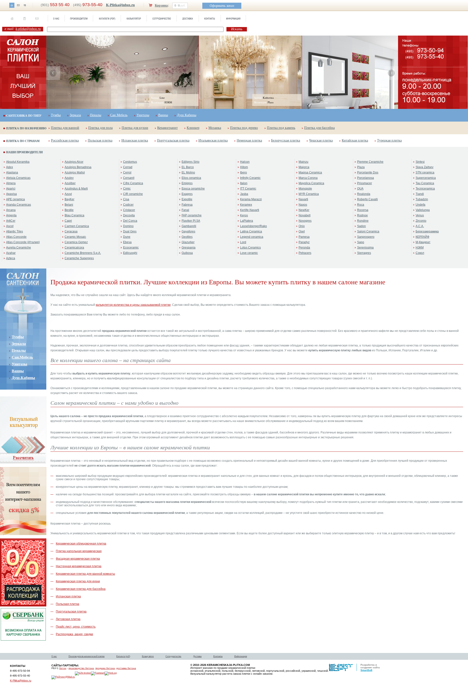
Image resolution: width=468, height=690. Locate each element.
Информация (240, 656)
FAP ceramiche (192, 215)
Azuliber (70, 183)
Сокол (420, 253)
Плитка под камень (281, 128)
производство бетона (81, 668)
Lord (243, 242)
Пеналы (95, 115)
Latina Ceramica (251, 231)
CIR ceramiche (133, 194)
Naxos (303, 204)
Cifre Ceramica (133, 183)
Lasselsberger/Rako (253, 226)
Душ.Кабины (186, 115)
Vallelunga (423, 210)
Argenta (11, 215)
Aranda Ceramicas (18, 204)
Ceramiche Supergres (79, 258)
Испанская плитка (134, 140)
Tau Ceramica (425, 183)
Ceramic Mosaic (75, 237)
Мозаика (214, 128)
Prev (53, 73)
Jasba (244, 194)
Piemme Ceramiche (370, 161)
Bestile (69, 210)
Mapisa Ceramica (310, 172)
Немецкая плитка (249, 140)
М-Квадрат (423, 242)
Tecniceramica (425, 188)
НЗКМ (420, 247)
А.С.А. (420, 226)
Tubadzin (422, 199)
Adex (9, 167)
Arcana (11, 210)
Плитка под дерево (244, 128)
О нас (54, 656)
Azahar (11, 253)
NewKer (304, 210)
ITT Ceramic (248, 188)
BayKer (69, 199)
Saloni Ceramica (368, 231)
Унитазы (142, 115)
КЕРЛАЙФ (422, 237)
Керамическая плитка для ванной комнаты (85, 573)
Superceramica (426, 178)
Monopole (305, 188)
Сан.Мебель (118, 115)
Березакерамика (427, 231)
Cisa (126, 199)
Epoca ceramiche (193, 188)
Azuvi (68, 194)
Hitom (244, 167)
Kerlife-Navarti (249, 210)
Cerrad (127, 167)
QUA (360, 188)
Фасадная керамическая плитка (78, 558)
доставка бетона (126, 668)
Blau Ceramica (74, 215)
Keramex (246, 204)
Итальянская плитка (213, 140)
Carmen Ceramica (77, 226)
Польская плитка (100, 140)
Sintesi (420, 161)
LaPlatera (246, 220)
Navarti (303, 199)
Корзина (161, 5)
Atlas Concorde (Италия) (23, 242)
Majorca (304, 167)
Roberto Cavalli (367, 199)
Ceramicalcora (74, 247)
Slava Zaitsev (424, 167)
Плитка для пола (100, 128)
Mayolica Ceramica (311, 183)
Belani (69, 204)
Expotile (187, 199)
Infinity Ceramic (250, 178)
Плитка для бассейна (319, 128)
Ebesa (127, 242)
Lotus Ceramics (250, 247)
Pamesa (304, 237)
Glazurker (188, 242)
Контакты (218, 656)
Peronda (304, 247)
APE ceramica (15, 199)
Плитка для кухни (135, 128)
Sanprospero (365, 237)
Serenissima (365, 247)
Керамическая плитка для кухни (78, 581)
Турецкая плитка (389, 140)
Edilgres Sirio (190, 161)
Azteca (10, 258)
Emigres (187, 183)
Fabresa (187, 204)
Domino (128, 226)
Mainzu (303, 161)
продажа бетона (105, 668)
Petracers (305, 253)
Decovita (129, 215)
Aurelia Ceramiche (18, 247)
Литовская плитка (68, 619)
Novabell (305, 215)
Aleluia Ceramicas (18, 178)
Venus (420, 215)
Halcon (245, 161)
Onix (302, 226)
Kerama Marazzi (251, 199)
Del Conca (130, 220)
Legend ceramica (251, 237)
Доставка (197, 656)
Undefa (420, 204)
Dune (126, 237)
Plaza (361, 167)
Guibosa (187, 253)
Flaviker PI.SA (191, 220)
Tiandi (420, 194)
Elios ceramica (191, 178)
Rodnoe (362, 215)
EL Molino (188, 172)
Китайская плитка (355, 140)
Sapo (360, 242)
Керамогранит (167, 128)
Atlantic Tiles (14, 231)
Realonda (363, 194)
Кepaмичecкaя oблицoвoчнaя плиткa (81, 543)
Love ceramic (249, 253)
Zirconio (421, 220)
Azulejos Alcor (74, 161)
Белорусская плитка (285, 140)
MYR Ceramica (309, 194)
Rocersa (362, 210)
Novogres (305, 220)
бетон (62, 668)
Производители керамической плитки (86, 656)
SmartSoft (366, 670)
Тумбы (56, 115)
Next (391, 73)
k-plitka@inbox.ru (28, 29)
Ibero (243, 172)
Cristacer (129, 210)
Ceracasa (71, 231)
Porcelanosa (365, 178)
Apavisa (11, 194)
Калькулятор (148, 656)
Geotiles (187, 237)
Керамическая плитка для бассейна (81, 589)
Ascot (9, 226)
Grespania (188, 247)
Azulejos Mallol (75, 172)
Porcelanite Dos (367, 172)
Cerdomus (130, 161)
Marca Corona (308, 178)
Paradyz (304, 242)
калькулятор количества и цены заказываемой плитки (133, 305)
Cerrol (127, 172)
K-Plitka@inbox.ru (120, 5)
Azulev (69, 178)
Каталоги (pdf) (123, 656)
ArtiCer (10, 220)
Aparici (10, 188)
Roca (360, 204)
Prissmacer (364, 183)
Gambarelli (189, 226)
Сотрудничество (173, 656)
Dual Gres (129, 231)
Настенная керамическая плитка (78, 566)
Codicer (128, 204)
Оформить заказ (222, 6)
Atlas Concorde (16, 237)
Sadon (361, 226)
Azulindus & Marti (76, 188)
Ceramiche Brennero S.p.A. (83, 253)
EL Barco (188, 167)
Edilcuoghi (130, 253)
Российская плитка (65, 140)
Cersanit (128, 178)
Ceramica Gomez (76, 242)
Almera (11, 183)
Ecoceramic (131, 247)
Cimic (127, 188)
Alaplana (12, 172)
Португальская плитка (173, 140)
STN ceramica (425, 172)
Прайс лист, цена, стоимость (76, 626)
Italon (243, 183)
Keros (244, 215)
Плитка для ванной (65, 128)
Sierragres (364, 253)
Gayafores (188, 231)
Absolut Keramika (17, 161)
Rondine (363, 220)
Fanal (185, 210)
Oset (302, 231)
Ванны (163, 115)
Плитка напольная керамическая (79, 551)
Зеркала (75, 115)
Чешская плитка (321, 140)
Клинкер (193, 128)
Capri (68, 220)
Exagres (187, 194)
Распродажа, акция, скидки (74, 634)
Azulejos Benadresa (78, 167)
